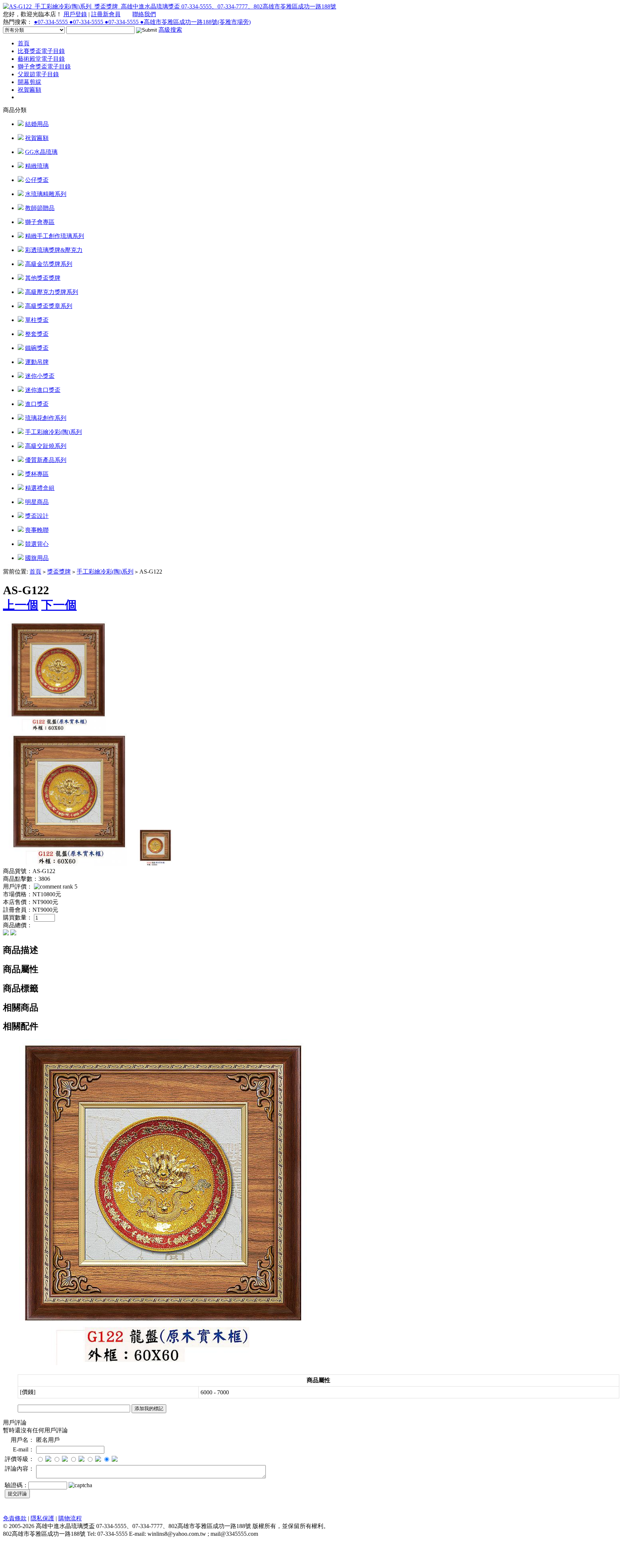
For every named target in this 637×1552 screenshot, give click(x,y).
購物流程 (70, 1518)
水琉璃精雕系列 (45, 194)
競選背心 (37, 544)
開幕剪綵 (29, 82)
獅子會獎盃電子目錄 (44, 66)
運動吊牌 (37, 362)
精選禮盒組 (40, 488)
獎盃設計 (37, 516)
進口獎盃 (37, 404)
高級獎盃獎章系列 (48, 306)
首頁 (23, 43)
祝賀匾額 (29, 90)
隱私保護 (42, 1518)
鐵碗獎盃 (37, 348)
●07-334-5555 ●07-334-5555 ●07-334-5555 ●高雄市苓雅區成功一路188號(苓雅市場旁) (142, 22)
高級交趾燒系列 (45, 446)
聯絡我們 (144, 14)
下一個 (59, 605)
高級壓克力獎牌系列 (51, 292)
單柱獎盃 (37, 320)
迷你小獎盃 (40, 376)
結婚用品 (37, 124)
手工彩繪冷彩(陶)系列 (53, 432)
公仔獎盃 (37, 180)
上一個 (20, 605)
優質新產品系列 (45, 460)
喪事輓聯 (37, 530)
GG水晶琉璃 (41, 152)
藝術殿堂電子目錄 (41, 59)
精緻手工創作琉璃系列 (54, 236)
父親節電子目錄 (38, 74)
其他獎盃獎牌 (42, 278)
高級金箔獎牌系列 (48, 264)
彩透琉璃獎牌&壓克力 (54, 250)
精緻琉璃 (37, 166)
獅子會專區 (40, 222)
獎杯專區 (37, 474)
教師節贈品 (40, 208)
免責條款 (15, 1518)
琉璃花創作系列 (45, 418)
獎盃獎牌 (59, 571)
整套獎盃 (37, 334)
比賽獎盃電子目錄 (41, 51)
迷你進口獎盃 (42, 390)
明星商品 (37, 502)
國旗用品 (37, 558)
